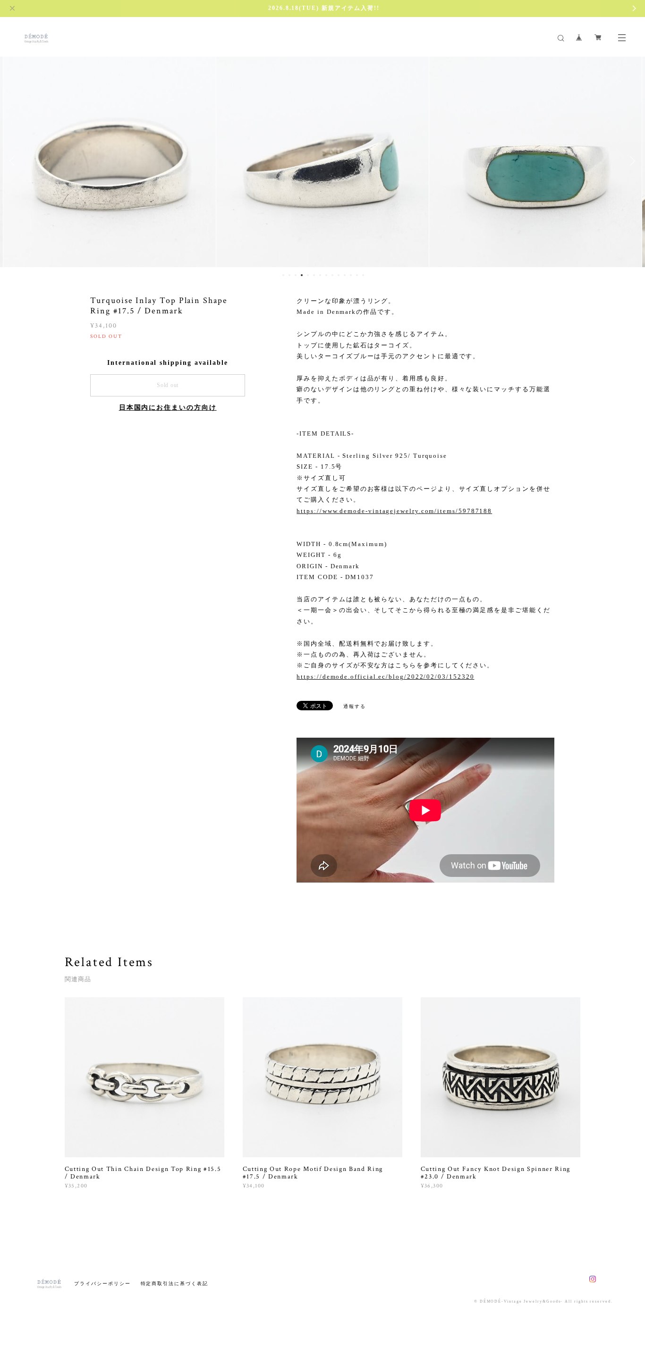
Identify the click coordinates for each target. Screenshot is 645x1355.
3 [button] (296, 275)
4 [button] (302, 275)
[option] (109, 161)
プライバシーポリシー (102, 1283)
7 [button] (320, 275)
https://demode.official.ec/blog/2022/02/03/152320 (385, 676)
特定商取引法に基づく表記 (174, 1283)
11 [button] (345, 275)
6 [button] (314, 275)
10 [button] (338, 275)
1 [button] (283, 275)
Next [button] (631, 161)
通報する (354, 706)
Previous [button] (14, 161)
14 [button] (363, 275)
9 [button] (332, 275)
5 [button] (308, 275)
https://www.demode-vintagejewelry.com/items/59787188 (394, 510)
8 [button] (326, 275)
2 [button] (289, 275)
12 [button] (351, 275)
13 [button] (357, 275)
